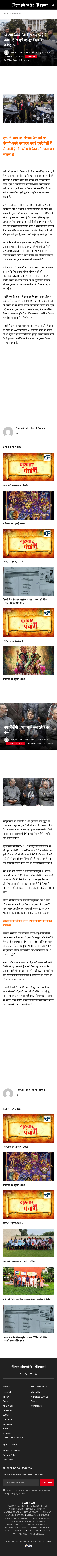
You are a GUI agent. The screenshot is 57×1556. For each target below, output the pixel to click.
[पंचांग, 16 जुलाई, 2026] (28, 543)
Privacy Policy (9, 1493)
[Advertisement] (28, 382)
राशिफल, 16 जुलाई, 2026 (14, 523)
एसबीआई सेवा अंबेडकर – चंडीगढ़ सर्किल (19, 1261)
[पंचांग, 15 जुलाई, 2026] (28, 622)
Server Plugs (45, 1541)
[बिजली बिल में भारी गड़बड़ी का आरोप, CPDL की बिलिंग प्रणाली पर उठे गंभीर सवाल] (28, 581)
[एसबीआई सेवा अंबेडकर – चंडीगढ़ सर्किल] (28, 1243)
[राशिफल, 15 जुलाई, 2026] (28, 660)
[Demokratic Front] (30, 5)
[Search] (52, 4)
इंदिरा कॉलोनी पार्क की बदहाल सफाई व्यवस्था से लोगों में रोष (26, 1299)
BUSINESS (31, 57)
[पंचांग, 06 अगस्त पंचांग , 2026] (28, 467)
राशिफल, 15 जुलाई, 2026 (14, 678)
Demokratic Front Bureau (24, 52)
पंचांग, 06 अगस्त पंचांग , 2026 (15, 485)
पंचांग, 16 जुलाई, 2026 (13, 561)
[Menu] (5, 4)
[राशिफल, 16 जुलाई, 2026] (28, 505)
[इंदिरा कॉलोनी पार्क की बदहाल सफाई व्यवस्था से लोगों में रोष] (28, 1281)
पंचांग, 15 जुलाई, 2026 (13, 640)
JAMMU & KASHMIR (16, 744)
